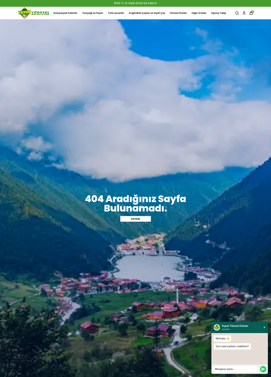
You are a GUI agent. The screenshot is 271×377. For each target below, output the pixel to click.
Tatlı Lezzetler (116, 13)
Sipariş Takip (218, 13)
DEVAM (135, 218)
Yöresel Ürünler (178, 13)
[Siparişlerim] (244, 13)
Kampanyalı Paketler (65, 13)
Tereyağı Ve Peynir (92, 13)
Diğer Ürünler (199, 13)
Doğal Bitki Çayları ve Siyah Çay (147, 13)
